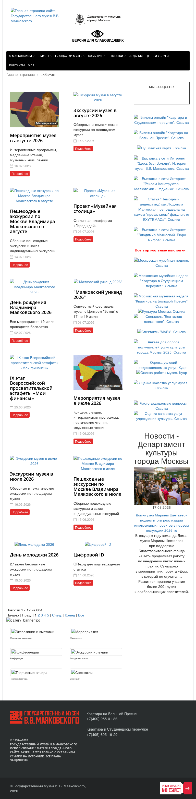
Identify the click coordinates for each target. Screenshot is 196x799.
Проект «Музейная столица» (95, 208)
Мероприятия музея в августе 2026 (33, 137)
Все (81, 615)
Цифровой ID (89, 555)
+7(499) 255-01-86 (102, 718)
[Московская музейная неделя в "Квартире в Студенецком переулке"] (162, 280)
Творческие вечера (18, 678)
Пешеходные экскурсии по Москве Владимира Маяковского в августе (32, 221)
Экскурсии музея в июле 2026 (31, 476)
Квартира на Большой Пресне (112, 713)
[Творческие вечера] (36, 672)
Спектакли (75, 678)
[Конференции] (36, 652)
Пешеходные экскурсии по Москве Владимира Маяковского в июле (97, 486)
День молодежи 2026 (34, 555)
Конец (70, 615)
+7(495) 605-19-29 (102, 734)
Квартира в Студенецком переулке (117, 729)
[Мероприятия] (96, 631)
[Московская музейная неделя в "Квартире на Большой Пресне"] (162, 300)
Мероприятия (76, 637)
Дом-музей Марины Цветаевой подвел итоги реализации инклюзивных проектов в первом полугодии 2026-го (161, 522)
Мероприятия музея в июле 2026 (97, 400)
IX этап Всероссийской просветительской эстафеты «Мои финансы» (31, 388)
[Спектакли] (96, 672)
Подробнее (19, 173)
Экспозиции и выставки (21, 637)
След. (57, 615)
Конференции (16, 658)
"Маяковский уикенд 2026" (98, 294)
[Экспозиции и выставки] (36, 631)
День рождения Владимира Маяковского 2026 (31, 307)
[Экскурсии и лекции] (96, 652)
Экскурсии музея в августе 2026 (95, 112)
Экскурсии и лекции (79, 658)
